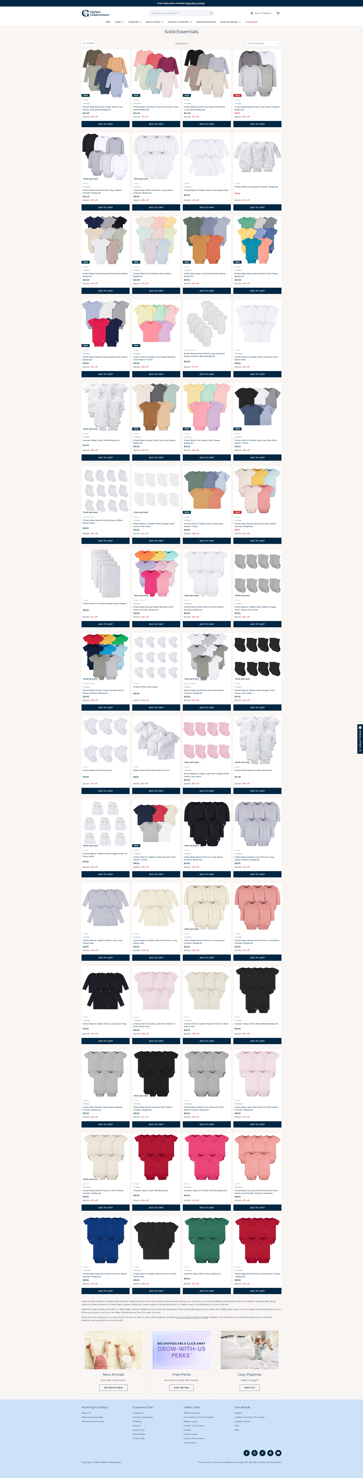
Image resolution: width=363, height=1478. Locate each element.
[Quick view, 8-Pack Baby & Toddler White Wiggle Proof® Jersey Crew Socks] (176, 472)
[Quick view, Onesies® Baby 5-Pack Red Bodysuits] (176, 1139)
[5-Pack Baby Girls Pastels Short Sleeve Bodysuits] (207, 407)
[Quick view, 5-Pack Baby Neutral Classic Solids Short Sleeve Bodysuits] (126, 305)
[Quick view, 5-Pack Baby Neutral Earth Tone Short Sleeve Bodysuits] (176, 389)
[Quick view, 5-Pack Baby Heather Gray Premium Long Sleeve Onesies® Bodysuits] (278, 806)
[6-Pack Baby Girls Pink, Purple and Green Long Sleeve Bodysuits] (156, 73)
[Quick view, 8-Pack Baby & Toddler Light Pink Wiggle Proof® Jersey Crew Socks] (227, 722)
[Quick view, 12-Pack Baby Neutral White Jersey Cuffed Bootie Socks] (126, 472)
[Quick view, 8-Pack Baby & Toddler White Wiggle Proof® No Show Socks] (126, 806)
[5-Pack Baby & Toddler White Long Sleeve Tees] (207, 157)
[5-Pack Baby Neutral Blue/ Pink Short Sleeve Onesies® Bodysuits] (257, 490)
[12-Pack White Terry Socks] (156, 657)
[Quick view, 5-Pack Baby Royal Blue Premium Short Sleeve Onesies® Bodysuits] (126, 1222)
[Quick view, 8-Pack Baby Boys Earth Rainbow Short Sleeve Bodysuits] (278, 222)
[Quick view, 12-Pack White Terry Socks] (176, 639)
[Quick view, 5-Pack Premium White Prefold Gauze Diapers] (126, 555)
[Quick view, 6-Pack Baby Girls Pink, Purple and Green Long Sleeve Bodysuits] (176, 55)
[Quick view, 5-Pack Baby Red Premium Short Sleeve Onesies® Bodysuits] (278, 1222)
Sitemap (239, 1462)
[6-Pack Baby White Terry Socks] (106, 740)
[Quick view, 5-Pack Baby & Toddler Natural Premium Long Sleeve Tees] (176, 889)
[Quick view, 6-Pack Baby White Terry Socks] (126, 722)
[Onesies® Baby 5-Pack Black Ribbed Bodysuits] (257, 990)
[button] (89, 43)
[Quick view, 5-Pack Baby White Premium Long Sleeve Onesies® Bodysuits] (176, 139)
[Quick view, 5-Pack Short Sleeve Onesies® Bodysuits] (278, 722)
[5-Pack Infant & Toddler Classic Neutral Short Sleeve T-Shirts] (156, 824)
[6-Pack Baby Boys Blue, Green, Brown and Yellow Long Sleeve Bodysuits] (106, 73)
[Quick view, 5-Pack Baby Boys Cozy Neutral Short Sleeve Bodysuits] (227, 222)
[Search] (211, 13)
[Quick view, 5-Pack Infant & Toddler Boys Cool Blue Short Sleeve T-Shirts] (278, 389)
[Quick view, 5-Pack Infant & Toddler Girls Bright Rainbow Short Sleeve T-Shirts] (176, 305)
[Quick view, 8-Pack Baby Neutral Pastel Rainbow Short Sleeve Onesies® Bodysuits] (176, 555)
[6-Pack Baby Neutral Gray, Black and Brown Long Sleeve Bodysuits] (207, 73)
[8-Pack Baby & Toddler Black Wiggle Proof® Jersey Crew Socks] (257, 657)
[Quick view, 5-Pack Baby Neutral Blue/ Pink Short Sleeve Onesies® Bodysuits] (278, 472)
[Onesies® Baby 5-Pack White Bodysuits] (106, 407)
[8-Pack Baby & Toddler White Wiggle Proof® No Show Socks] (106, 824)
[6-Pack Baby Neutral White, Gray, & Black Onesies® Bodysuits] (106, 157)
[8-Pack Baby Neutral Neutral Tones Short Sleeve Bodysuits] (106, 240)
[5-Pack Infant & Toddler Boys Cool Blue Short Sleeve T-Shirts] (257, 407)
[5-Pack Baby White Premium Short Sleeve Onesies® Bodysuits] (207, 574)
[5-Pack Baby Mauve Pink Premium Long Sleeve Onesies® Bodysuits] (257, 907)
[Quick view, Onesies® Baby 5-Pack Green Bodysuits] (227, 1222)
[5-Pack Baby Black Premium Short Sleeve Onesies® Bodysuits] (156, 1074)
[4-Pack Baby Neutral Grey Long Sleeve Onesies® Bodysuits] (257, 73)
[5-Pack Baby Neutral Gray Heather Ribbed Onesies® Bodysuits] (106, 1074)
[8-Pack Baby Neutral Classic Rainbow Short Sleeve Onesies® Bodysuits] (106, 657)
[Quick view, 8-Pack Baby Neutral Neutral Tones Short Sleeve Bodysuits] (126, 222)
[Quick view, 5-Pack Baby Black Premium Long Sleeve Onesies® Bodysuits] (227, 806)
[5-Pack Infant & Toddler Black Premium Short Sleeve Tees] (156, 1240)
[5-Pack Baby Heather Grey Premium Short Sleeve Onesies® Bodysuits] (207, 1074)
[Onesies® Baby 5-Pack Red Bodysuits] (156, 1157)
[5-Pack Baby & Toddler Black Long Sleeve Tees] (106, 990)
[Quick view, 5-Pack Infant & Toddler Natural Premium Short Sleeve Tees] (227, 972)
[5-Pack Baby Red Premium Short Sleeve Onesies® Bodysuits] (257, 1240)
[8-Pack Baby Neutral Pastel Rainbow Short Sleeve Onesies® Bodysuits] (156, 574)
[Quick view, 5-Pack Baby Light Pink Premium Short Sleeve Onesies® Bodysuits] (278, 1056)
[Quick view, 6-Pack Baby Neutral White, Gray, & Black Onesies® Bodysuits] (126, 139)
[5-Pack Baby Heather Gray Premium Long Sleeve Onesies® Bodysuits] (257, 824)
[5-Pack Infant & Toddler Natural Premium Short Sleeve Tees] (207, 990)
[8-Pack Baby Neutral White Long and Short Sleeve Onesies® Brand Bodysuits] (207, 324)
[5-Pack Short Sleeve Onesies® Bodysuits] (257, 740)
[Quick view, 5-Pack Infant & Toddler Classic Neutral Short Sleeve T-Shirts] (176, 806)
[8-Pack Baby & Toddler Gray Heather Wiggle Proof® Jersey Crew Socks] (257, 574)
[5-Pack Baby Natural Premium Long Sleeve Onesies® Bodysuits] (207, 907)
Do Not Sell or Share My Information (263, 1462)
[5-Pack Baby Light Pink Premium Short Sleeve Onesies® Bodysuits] (257, 1074)
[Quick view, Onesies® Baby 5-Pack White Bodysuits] (126, 389)
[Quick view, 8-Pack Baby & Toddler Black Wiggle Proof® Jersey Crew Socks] (278, 639)
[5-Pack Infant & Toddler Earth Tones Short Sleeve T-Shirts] (207, 490)
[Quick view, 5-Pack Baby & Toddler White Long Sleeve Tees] (227, 139)
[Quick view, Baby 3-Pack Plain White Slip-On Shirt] (176, 722)
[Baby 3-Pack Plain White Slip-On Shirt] (156, 740)
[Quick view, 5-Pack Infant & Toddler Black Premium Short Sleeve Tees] (176, 1222)
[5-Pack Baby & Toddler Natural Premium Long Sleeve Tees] (156, 907)
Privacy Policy (205, 1462)
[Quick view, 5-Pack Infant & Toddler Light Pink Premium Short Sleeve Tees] (176, 972)
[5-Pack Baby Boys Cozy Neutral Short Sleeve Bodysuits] (207, 240)
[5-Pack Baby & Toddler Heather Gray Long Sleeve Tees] (106, 907)
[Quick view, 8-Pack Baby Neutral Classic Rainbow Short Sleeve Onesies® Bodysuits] (126, 639)
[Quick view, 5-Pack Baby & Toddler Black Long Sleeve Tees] (126, 972)
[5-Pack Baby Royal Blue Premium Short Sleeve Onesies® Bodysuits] (106, 1240)
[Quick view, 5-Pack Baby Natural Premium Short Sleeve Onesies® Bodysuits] (126, 1139)
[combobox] (181, 13)
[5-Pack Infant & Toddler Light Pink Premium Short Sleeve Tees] (156, 990)
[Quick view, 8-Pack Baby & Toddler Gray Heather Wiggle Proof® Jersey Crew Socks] (278, 555)
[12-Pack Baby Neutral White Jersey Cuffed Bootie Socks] (106, 490)
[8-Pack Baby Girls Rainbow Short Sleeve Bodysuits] (156, 240)
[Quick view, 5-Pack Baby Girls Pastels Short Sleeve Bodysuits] (227, 389)
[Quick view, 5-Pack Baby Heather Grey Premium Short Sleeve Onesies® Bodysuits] (227, 1056)
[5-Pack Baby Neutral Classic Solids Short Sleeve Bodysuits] (106, 324)
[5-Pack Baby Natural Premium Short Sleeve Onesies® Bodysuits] (106, 1157)
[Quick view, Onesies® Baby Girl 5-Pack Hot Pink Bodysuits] (227, 1139)
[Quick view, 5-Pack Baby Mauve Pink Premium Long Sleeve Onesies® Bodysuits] (278, 889)
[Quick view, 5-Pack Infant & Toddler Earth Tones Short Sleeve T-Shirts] (227, 472)
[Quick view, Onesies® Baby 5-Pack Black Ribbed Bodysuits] (278, 972)
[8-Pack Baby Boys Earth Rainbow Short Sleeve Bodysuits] (257, 240)
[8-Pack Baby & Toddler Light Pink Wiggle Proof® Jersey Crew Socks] (207, 740)
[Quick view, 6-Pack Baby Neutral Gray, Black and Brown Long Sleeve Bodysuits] (227, 55)
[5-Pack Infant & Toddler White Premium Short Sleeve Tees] (257, 324)
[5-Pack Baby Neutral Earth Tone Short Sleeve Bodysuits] (156, 407)
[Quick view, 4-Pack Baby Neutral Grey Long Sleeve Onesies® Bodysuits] (278, 55)
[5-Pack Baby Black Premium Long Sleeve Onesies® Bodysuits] (207, 824)
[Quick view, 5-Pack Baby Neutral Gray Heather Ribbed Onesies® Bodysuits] (126, 1056)
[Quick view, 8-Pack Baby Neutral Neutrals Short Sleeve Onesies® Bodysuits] (227, 639)
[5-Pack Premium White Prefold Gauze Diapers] (106, 574)
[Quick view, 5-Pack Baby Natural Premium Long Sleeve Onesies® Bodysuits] (227, 889)
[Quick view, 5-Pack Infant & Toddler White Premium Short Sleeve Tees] (278, 305)
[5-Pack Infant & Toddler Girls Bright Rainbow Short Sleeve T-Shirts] (156, 324)
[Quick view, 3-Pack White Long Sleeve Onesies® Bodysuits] (278, 139)
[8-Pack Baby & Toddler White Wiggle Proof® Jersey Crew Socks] (156, 490)
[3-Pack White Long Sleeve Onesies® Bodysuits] (257, 157)
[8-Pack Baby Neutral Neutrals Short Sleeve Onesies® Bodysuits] (207, 657)
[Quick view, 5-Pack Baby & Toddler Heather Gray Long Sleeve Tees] (126, 889)
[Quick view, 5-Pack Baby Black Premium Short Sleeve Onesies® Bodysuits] (176, 1056)
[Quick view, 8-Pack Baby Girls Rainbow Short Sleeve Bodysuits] (176, 222)
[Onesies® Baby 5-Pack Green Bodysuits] (207, 1240)
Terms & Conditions (223, 1462)
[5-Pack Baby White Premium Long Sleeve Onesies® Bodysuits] (156, 157)
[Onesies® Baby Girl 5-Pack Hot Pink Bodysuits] (207, 1157)
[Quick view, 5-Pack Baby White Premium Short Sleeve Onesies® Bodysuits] (227, 555)
